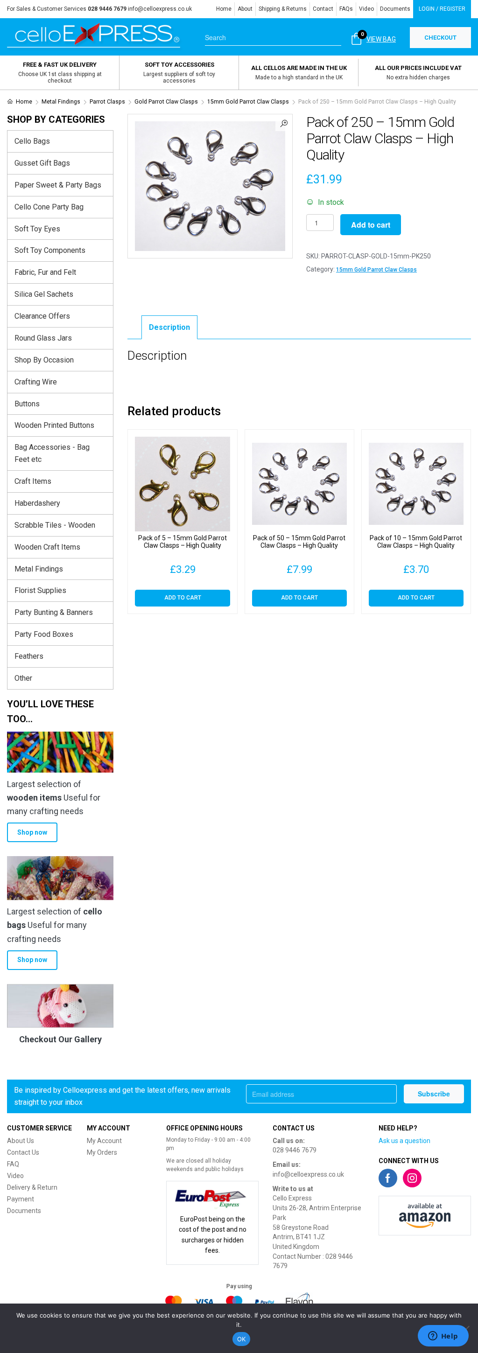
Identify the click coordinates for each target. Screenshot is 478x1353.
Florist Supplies (40, 590)
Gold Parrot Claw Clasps (166, 101)
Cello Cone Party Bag (49, 206)
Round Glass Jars (43, 338)
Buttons (27, 403)
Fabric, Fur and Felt (45, 272)
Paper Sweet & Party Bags (57, 185)
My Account (104, 1140)
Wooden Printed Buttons (54, 425)
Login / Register (442, 9)
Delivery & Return (32, 1187)
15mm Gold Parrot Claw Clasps (248, 101)
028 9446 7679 (294, 1150)
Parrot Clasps (107, 101)
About (245, 9)
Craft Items (32, 481)
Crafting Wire (35, 381)
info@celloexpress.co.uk (160, 9)
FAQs (346, 9)
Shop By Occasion (44, 360)
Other (23, 678)
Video (366, 9)
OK (241, 1339)
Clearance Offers (42, 316)
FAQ (13, 1164)
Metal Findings (61, 101)
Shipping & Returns (283, 9)
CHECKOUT (440, 37)
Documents (395, 9)
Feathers (28, 656)
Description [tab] (169, 327)
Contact (323, 9)
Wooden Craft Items (47, 547)
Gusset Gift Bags (42, 163)
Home (224, 9)
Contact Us (23, 1152)
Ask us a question (404, 1140)
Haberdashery (37, 503)
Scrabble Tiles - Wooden (54, 525)
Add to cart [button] (182, 597)
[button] (283, 122)
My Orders (102, 1152)
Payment (20, 1199)
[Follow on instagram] (412, 1178)
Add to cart (370, 224)
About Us (20, 1140)
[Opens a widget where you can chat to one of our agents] (443, 1336)
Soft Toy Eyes (37, 228)
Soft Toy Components (49, 250)
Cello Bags (32, 141)
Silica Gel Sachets (43, 294)
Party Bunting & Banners (53, 612)
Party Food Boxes (43, 634)
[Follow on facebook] (388, 1178)
